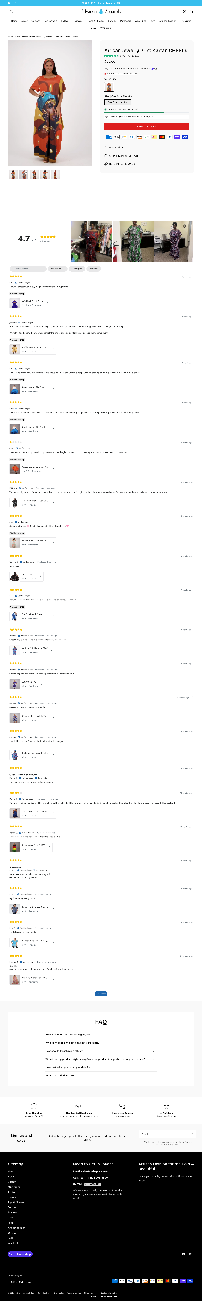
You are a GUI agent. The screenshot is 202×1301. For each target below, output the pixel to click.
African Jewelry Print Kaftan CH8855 (62, 36)
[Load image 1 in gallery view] (13, 174)
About (11, 1176)
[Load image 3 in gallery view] (44, 174)
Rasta (10, 1222)
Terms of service (74, 1293)
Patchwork (13, 1212)
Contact (12, 1182)
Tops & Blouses (16, 1202)
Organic (12, 1233)
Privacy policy (58, 1293)
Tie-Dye (11, 1192)
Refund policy (43, 1293)
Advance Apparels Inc (25, 1293)
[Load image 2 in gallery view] (34, 174)
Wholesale (13, 1243)
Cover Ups (13, 1217)
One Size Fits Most (118, 102)
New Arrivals (14, 1187)
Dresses (12, 1197)
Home (10, 36)
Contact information (109, 1293)
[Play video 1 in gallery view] (23, 174)
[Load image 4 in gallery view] (55, 174)
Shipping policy (91, 1293)
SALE (11, 1238)
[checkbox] (93, 269)
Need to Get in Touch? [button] (93, 1164)
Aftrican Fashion (16, 1228)
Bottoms (12, 1207)
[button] (11, 11)
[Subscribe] (192, 1134)
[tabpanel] (101, 632)
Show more (101, 993)
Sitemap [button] (15, 1164)
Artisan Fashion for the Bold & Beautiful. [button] (166, 1166)
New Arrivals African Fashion (30, 36)
